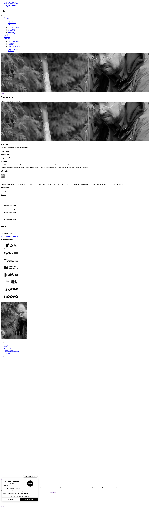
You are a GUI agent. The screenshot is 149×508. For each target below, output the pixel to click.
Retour (2, 93)
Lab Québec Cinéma (9, 7)
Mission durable (8, 350)
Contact (6, 345)
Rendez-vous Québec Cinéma (12, 5)
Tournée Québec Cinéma (11, 3)
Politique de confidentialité (11, 351)
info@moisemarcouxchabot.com (9, 236)
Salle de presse (8, 348)
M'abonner (52, 492)
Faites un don (7, 353)
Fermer (3, 356)
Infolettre (6, 347)
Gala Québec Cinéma (10, 2)
